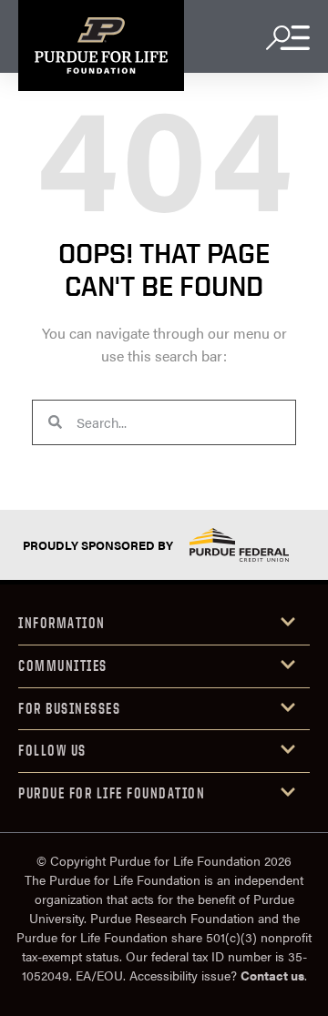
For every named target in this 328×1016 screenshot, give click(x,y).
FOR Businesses (69, 708)
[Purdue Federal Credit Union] (238, 545)
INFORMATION (62, 623)
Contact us (272, 975)
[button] (164, 624)
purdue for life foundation (111, 793)
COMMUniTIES (63, 665)
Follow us (52, 750)
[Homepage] (101, 45)
